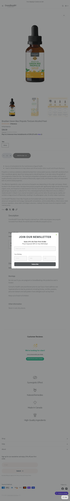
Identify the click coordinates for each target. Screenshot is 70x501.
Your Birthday (18, 254)
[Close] (56, 235)
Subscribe (35, 264)
